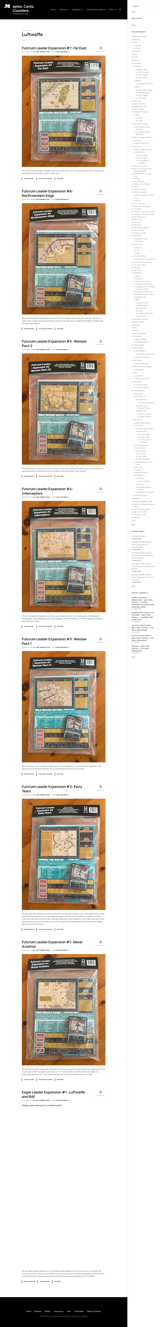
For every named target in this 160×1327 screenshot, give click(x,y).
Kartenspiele (138, 348)
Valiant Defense (145, 417)
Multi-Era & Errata (142, 281)
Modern (138, 81)
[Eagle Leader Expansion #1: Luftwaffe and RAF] (63, 1105)
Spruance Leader (140, 233)
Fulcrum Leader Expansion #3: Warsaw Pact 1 (54, 641)
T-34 (137, 250)
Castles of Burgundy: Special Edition (144, 505)
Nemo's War (138, 220)
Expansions (29, 178)
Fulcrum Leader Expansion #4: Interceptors (47, 491)
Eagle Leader (29, 1281)
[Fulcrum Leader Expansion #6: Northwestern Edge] (63, 204)
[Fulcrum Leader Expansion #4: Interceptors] (63, 502)
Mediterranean (143, 306)
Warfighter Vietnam (141, 319)
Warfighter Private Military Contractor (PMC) (145, 288)
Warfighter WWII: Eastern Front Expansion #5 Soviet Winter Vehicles (142, 555)
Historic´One (140, 152)
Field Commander (140, 192)
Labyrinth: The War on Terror (144, 212)
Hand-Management (143, 357)
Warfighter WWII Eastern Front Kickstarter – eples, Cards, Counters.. (143, 615)
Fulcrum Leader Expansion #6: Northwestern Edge (47, 193)
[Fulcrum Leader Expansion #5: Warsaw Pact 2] (63, 355)
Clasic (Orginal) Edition (144, 149)
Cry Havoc (137, 146)
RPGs (111, 10)
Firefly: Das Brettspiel (142, 206)
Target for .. (140, 470)
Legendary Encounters (146, 354)
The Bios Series (141, 385)
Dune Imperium (139, 181)
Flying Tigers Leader (145, 90)
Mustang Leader (144, 93)
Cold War (137, 40)
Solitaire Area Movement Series (144, 407)
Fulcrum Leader (45, 178)
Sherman (139, 248)
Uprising (136, 268)
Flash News (136, 325)
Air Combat (142, 451)
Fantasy (139, 279)
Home (53, 10)
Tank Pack (139, 241)
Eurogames (138, 336)
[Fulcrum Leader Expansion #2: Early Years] (63, 800)
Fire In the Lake (139, 204)
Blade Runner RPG (140, 106)
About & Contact (94, 1311)
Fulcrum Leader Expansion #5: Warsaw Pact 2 (54, 343)
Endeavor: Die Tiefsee (142, 184)
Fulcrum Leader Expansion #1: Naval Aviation (52, 944)
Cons (135, 54)
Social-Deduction (142, 363)
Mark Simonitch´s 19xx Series (144, 463)
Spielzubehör (136, 498)
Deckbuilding (140, 351)
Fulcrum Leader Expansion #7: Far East (54, 48)
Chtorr (138, 276)
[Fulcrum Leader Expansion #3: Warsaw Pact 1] (63, 652)
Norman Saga (142, 155)
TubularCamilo (62, 52)
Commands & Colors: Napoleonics (143, 133)
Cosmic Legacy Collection (143, 137)
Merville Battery (139, 217)
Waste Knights (139, 322)
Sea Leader (142, 454)
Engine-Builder (141, 339)
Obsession (137, 225)
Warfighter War (141, 297)
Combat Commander (95, 10)
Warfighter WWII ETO (145, 313)
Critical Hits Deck (139, 536)
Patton (138, 200)
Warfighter (76, 10)
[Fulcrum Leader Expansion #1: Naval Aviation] (63, 955)
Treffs (136, 57)
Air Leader (137, 63)
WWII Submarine (141, 495)
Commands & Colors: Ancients (143, 128)
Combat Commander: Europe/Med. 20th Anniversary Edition (143, 604)
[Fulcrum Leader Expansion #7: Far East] (63, 57)
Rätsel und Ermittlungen (143, 367)
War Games (138, 270)
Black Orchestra (139, 104)
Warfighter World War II (146, 492)
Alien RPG (137, 101)
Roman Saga (142, 158)
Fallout (136, 187)
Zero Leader (142, 98)
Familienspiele (139, 345)
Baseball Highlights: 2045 (143, 502)
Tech (133, 520)
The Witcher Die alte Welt (143, 262)
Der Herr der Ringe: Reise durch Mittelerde (143, 170)
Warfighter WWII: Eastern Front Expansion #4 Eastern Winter (143, 566)
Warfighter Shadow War (144, 292)
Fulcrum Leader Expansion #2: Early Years (52, 789)
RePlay (134, 328)
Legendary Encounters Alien (144, 214)
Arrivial (138, 141)
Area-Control (140, 396)
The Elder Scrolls (140, 256)
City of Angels (139, 109)
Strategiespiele (139, 391)
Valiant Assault (145, 414)
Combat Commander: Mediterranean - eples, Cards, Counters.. (142, 600)
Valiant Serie (142, 411)
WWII (135, 42)
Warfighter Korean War (144, 284)
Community (136, 51)
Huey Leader (142, 77)
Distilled (137, 179)
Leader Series (141, 448)
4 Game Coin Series (147, 403)
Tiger (137, 253)
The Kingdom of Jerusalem (143, 162)
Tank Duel (137, 236)
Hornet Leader (143, 75)
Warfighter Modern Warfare (144, 488)
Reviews (63, 10)
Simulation (137, 382)
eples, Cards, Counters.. (24, 8)
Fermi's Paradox (140, 189)
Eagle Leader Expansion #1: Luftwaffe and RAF (53, 1094)
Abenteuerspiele (140, 334)
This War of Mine (140, 265)
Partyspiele (138, 360)
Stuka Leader (142, 95)
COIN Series (142, 400)
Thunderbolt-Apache (145, 84)
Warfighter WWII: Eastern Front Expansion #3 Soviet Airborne (142, 577)
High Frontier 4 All (142, 143)
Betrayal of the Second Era (146, 259)
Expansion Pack (141, 239)
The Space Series (142, 387)
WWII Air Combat (144, 459)
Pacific (138, 48)
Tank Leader (138, 244)
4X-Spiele (139, 394)
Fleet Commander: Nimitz (145, 195)
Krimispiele (139, 370)
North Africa (142, 308)
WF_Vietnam (144, 481)
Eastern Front (143, 303)
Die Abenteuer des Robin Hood (143, 175)
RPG (135, 373)
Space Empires (139, 230)
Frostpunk (137, 209)
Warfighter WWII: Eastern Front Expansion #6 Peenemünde (142, 544)
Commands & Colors (141, 124)
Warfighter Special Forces (145, 294)
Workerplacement (142, 342)
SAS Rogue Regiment (141, 228)
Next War (137, 222)
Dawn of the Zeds (140, 166)
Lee (137, 198)
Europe (138, 45)
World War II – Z (143, 316)
